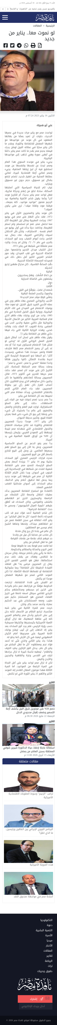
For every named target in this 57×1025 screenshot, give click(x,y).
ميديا (49, 941)
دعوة (49, 925)
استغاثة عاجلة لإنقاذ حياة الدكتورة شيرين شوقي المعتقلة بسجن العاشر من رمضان (29, 749)
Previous (2, 9)
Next (7, 9)
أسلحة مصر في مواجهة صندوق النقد (33, 896)
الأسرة (48, 935)
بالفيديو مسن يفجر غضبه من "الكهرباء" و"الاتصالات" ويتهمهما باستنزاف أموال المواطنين (31, 8)
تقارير (49, 956)
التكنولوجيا (46, 920)
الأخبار (49, 946)
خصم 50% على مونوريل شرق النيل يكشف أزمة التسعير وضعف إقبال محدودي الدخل (30, 710)
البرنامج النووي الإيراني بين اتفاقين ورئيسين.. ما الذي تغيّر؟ (29, 831)
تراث (50, 966)
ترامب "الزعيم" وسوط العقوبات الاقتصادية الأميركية (31, 795)
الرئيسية (50, 25)
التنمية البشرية (44, 930)
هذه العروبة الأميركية (41, 865)
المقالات (37, 25)
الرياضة (48, 961)
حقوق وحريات (44, 971)
